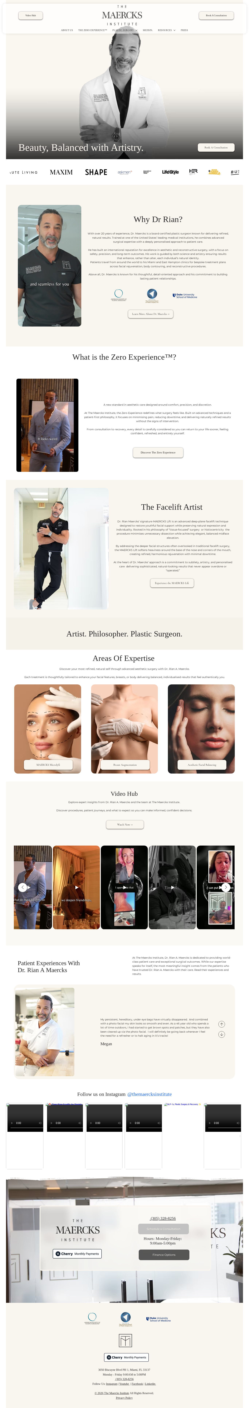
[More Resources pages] (174, 30)
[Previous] (221, 1024)
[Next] (221, 1034)
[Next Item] (240, 1136)
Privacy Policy (124, 1397)
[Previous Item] (22, 887)
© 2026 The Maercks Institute (112, 1393)
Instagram (111, 1383)
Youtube (124, 1383)
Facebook (137, 1383)
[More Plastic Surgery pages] (136, 30)
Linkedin (150, 1383)
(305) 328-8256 (163, 1218)
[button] (75, 322)
